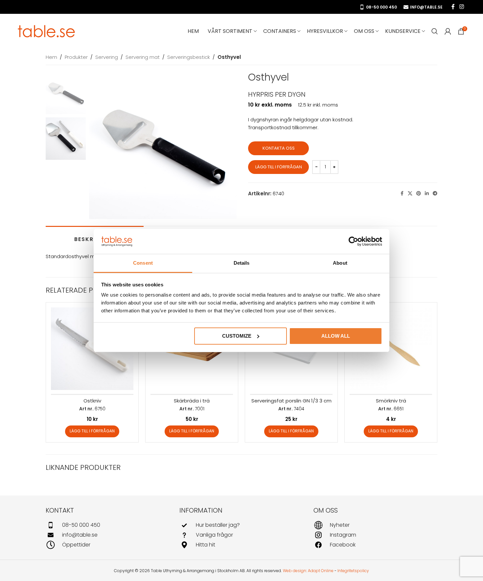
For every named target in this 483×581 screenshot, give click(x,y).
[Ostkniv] (92, 348)
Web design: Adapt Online (308, 570)
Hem (51, 57)
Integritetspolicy (353, 570)
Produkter (76, 57)
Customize (236, 336)
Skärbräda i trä (192, 400)
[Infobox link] (108, 525)
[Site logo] (46, 30)
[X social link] (410, 193)
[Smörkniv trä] (391, 348)
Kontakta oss (279, 148)
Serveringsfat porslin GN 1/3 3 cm (291, 400)
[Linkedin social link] (427, 193)
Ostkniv (92, 400)
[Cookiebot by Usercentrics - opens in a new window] (353, 241)
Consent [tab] (143, 263)
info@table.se (426, 7)
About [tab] (340, 263)
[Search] (434, 31)
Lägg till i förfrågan (278, 167)
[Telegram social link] (435, 193)
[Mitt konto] (447, 31)
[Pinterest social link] (418, 193)
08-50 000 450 (381, 7)
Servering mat (143, 57)
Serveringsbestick (188, 57)
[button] (92, 431)
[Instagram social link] (461, 7)
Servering (106, 57)
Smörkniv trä (391, 400)
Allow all (335, 336)
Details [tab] (242, 263)
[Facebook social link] (453, 7)
